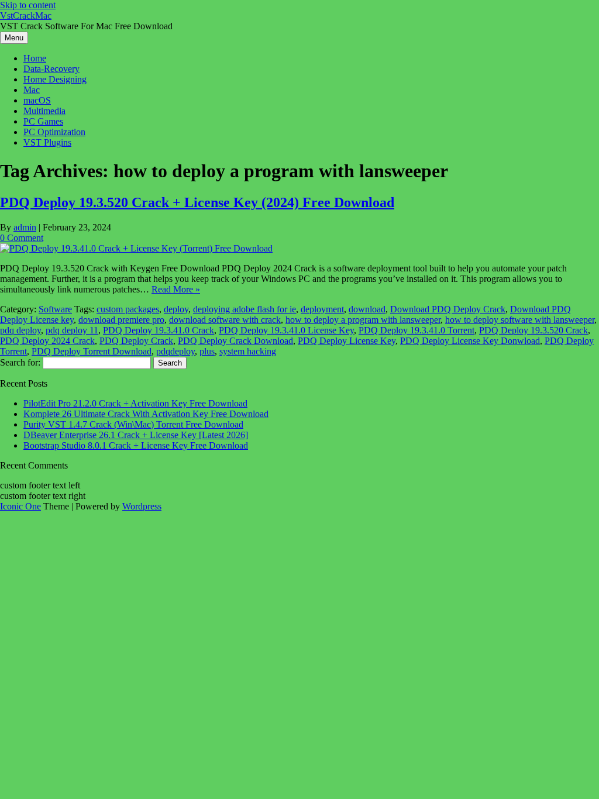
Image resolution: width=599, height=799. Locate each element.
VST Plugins (47, 142)
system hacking (247, 351)
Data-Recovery (51, 69)
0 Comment (21, 238)
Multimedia (44, 111)
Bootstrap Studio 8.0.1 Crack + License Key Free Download (135, 445)
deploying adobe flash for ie (244, 309)
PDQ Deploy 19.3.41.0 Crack (158, 330)
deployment (322, 309)
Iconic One (20, 506)
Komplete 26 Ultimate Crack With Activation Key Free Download (145, 414)
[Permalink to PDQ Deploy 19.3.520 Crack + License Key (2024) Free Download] (136, 248)
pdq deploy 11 (72, 330)
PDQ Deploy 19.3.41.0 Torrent (416, 330)
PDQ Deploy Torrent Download (92, 351)
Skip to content (28, 5)
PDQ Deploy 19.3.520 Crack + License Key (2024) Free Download (197, 202)
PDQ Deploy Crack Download (235, 341)
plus (207, 351)
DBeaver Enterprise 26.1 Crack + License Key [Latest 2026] (135, 435)
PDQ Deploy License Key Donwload (470, 341)
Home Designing (55, 79)
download (367, 309)
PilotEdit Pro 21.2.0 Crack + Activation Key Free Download (135, 403)
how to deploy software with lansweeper (519, 320)
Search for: (20, 362)
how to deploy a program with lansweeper (362, 320)
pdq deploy (20, 330)
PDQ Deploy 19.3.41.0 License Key (286, 330)
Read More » (176, 289)
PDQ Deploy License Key (346, 341)
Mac (31, 90)
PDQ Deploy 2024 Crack (47, 341)
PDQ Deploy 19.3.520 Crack (533, 330)
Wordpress (141, 506)
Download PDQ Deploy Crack (447, 309)
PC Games (43, 121)
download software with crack (225, 320)
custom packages (128, 309)
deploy (176, 309)
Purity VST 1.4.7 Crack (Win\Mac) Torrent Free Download (133, 424)
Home (34, 58)
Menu (14, 37)
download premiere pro (121, 320)
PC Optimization (54, 132)
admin (24, 227)
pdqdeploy (175, 351)
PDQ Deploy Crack (136, 341)
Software (55, 309)
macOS (37, 100)
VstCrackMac (25, 15)
